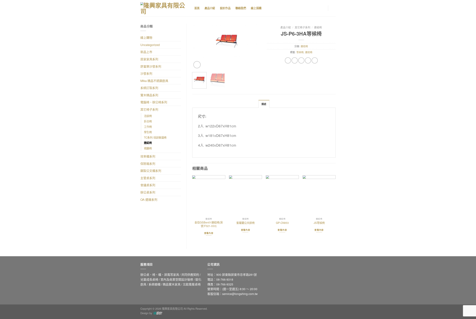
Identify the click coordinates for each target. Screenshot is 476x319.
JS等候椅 (319, 223)
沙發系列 (146, 73)
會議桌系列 (147, 185)
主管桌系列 (147, 178)
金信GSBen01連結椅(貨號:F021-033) (208, 224)
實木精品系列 (149, 95)
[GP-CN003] (282, 195)
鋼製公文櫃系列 (150, 171)
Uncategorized (150, 45)
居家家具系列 (149, 59)
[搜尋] (270, 8)
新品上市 (146, 52)
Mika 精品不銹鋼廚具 (154, 81)
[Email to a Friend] (301, 60)
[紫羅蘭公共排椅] (245, 195)
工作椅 (148, 126)
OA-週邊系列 (148, 199)
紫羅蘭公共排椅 (245, 223)
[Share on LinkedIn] (315, 60)
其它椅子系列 (149, 109)
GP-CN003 (282, 223)
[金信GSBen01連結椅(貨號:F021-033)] (208, 195)
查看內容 (208, 233)
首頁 (197, 8)
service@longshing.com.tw (240, 294)
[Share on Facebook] (288, 60)
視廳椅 (148, 148)
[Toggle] (179, 37)
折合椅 (148, 121)
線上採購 (256, 8)
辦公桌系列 (147, 192)
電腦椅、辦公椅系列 (153, 102)
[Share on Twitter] (295, 60)
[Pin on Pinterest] (308, 60)
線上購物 (146, 37)
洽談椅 (148, 116)
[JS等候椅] (319, 195)
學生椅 (148, 132)
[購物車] (334, 8)
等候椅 (300, 52)
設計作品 (225, 8)
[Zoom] (197, 64)
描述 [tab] (263, 104)
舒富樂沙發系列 (150, 66)
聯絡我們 (240, 8)
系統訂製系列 (149, 88)
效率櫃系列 (147, 156)
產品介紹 (210, 8)
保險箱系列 (147, 163)
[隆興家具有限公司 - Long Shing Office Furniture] (164, 8)
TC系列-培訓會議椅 (155, 137)
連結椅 (148, 143)
